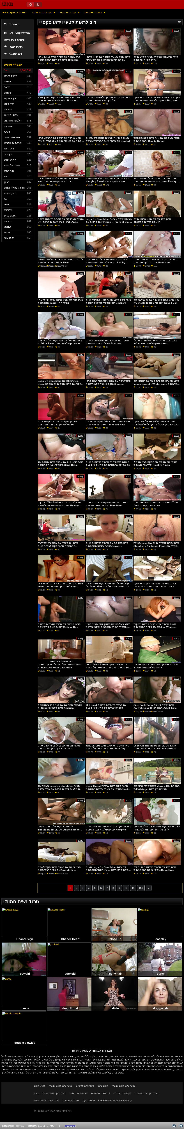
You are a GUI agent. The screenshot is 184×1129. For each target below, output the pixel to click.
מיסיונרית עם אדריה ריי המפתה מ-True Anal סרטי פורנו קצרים (156, 504)
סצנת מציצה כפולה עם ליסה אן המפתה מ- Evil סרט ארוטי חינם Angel (60, 666)
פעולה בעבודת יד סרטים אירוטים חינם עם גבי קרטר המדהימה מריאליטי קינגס (108, 464)
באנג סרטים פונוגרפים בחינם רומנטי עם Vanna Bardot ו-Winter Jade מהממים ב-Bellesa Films (156, 383)
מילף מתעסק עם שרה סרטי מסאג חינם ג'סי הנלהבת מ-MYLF (156, 58)
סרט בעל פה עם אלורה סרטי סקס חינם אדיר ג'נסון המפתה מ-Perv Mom (156, 261)
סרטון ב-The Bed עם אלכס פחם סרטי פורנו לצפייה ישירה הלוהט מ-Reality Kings (59, 505)
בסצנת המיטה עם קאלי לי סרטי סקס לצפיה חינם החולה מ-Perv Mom (107, 504)
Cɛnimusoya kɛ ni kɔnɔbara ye (115, 1100)
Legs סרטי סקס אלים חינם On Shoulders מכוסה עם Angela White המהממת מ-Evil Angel (59, 829)
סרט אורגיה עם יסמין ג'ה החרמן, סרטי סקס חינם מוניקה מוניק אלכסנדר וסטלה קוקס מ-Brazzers (60, 140)
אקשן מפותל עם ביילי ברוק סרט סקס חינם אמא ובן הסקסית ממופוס (59, 747)
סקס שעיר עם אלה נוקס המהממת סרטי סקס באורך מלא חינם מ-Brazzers (108, 382)
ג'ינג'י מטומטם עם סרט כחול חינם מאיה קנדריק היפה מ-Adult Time (60, 261)
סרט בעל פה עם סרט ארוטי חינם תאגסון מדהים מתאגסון (152, 221)
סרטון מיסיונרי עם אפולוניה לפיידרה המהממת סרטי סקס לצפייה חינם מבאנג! (58, 546)
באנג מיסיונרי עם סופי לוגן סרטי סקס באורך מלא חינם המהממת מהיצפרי (155, 585)
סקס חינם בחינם (122, 1093)
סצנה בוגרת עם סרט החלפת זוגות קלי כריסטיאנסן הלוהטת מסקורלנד (155, 342)
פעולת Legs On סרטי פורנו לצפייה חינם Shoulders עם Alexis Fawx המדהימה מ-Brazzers (156, 546)
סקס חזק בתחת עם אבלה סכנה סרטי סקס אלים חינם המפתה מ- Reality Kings (107, 262)
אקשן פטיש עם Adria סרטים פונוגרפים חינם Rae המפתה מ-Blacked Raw (108, 423)
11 (133, 888)
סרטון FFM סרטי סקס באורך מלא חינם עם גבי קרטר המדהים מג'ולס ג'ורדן (108, 58)
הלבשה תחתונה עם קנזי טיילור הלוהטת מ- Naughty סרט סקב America (60, 707)
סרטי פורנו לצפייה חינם (46, 1100)
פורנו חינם (39, 1085)
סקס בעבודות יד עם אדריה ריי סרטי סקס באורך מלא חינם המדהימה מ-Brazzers (157, 99)
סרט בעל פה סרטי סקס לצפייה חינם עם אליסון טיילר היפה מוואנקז (108, 99)
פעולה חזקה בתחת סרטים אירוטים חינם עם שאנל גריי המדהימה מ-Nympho (108, 828)
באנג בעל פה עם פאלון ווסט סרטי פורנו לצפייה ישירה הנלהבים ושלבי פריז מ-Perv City (108, 627)
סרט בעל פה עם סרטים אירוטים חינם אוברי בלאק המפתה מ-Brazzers (107, 544)
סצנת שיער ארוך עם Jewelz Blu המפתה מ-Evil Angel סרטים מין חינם (157, 787)
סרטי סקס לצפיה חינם (146, 1093)
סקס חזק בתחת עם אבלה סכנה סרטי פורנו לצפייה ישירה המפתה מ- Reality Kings (155, 181)
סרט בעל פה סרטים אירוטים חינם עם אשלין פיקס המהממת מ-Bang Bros (155, 869)
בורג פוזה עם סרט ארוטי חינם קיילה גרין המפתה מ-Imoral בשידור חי (60, 301)
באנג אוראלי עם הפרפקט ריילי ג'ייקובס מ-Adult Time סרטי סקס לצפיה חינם (60, 342)
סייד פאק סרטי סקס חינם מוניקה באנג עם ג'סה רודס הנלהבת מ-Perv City (107, 747)
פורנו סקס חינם (71, 1100)
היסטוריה (14, 24)
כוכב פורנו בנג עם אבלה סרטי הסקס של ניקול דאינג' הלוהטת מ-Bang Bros (60, 464)
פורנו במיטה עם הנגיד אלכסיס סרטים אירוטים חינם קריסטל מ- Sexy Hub (59, 626)
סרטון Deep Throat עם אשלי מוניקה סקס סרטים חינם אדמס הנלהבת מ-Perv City (109, 667)
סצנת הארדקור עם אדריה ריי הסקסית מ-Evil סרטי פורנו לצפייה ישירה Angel (61, 221)
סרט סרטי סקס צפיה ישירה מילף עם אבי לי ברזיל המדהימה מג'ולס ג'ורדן (157, 828)
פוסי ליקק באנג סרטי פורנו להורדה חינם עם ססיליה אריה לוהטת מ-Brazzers (108, 301)
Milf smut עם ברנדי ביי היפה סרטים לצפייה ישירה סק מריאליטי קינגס (106, 707)
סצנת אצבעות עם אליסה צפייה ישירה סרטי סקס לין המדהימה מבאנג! (59, 180)
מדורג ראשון (16, 47)
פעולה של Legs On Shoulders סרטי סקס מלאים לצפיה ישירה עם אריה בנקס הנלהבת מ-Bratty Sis (60, 789)
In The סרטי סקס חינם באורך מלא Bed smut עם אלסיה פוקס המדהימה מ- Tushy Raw (60, 586)
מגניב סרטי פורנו (42, 12)
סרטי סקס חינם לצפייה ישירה (49, 1093)
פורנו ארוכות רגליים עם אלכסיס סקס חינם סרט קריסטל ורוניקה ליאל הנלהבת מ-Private (156, 424)
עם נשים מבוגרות (100, 1093)
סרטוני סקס (88, 1100)
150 (141, 888)
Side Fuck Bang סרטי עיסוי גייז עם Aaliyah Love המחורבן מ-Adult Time (155, 707)
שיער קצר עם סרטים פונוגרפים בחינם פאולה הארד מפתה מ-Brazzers (107, 342)
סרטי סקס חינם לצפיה (60, 1085)
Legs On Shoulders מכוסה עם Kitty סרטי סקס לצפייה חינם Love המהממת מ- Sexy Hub (156, 748)
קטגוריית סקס (68, 12)
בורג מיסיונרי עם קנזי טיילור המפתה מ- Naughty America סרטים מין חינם (108, 180)
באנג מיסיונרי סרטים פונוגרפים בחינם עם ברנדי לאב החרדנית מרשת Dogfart (108, 139)
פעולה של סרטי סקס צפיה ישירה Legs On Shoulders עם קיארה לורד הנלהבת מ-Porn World (108, 586)
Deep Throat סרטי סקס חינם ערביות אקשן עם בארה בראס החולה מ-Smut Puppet (107, 789)
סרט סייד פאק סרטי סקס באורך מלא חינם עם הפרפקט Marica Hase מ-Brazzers (59, 100)
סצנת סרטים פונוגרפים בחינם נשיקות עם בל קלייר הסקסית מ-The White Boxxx (155, 627)
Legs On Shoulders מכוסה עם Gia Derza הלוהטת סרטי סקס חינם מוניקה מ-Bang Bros (59, 383)
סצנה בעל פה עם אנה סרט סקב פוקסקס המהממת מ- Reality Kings (157, 139)
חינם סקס (103, 1085)
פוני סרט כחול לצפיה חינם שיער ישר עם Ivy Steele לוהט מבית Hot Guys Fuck (156, 301)
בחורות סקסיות (93, 12)
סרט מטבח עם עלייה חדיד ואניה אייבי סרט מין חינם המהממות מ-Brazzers (59, 58)
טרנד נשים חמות (22, 901)
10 (126, 888)
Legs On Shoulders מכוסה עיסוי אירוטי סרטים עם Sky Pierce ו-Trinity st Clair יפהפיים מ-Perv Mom (109, 222)
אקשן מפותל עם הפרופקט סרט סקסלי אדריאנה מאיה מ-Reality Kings (155, 464)
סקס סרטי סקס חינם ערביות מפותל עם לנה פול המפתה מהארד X (156, 666)
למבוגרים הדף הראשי (14, 12)
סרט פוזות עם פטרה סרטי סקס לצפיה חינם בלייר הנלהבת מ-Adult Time (59, 869)
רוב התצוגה (15, 53)
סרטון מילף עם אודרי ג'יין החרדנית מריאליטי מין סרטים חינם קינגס (57, 423)
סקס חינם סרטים (85, 1085)
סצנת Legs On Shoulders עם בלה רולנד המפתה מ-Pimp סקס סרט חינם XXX (107, 870)
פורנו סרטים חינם (78, 1093)
